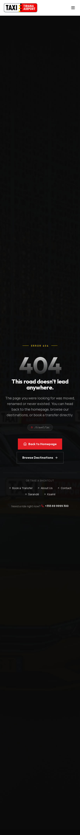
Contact (66, 488)
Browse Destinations (37, 457)
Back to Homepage (42, 444)
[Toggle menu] (73, 8)
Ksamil (51, 494)
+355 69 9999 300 (57, 506)
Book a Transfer (22, 488)
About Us (47, 488)
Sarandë (33, 494)
